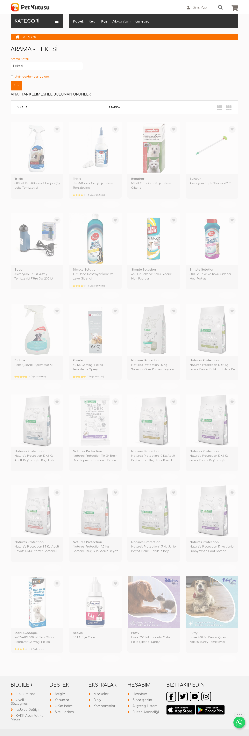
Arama (32, 36)
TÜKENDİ (52, 204)
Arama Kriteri (20, 59)
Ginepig (142, 21)
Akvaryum (121, 21)
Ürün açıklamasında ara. (32, 76)
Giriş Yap (200, 7)
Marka (114, 107)
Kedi (92, 21)
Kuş (104, 21)
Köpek (78, 21)
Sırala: (22, 107)
